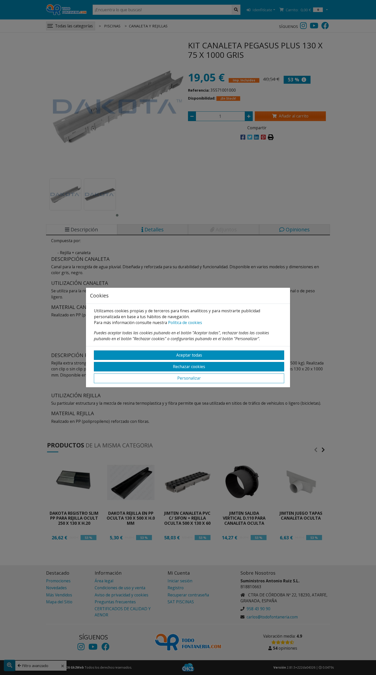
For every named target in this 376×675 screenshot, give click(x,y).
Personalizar (189, 378)
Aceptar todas (189, 355)
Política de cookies (185, 322)
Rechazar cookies (189, 366)
